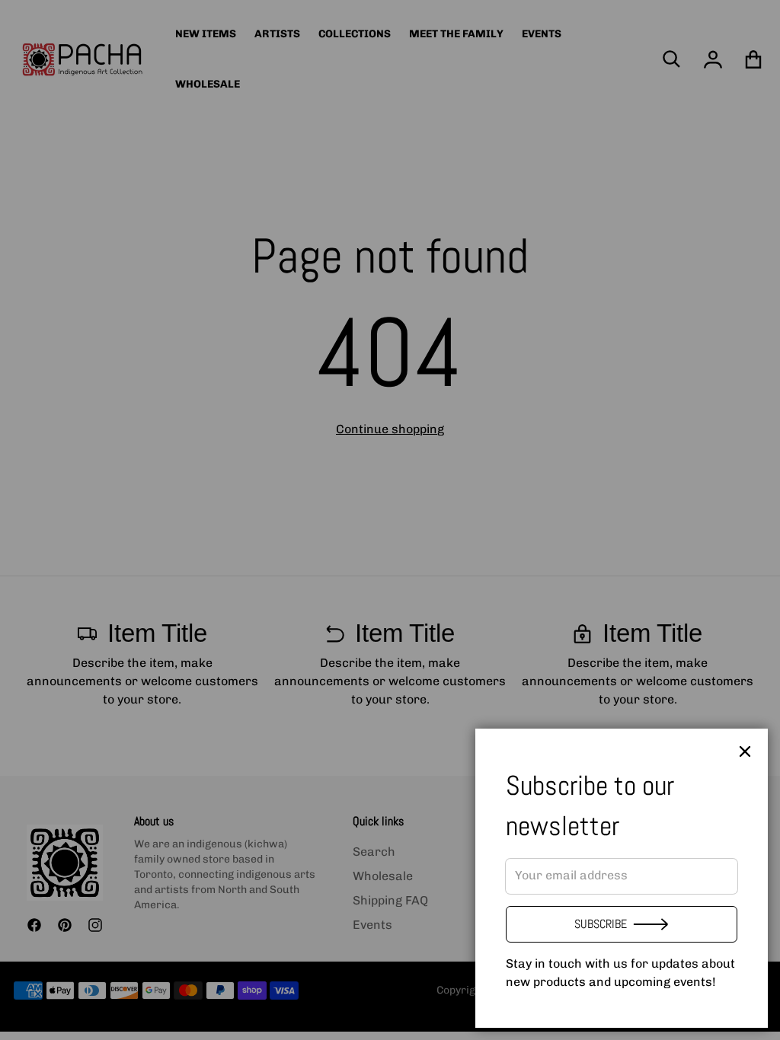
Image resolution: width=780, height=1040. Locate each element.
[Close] (745, 751)
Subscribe (600, 924)
